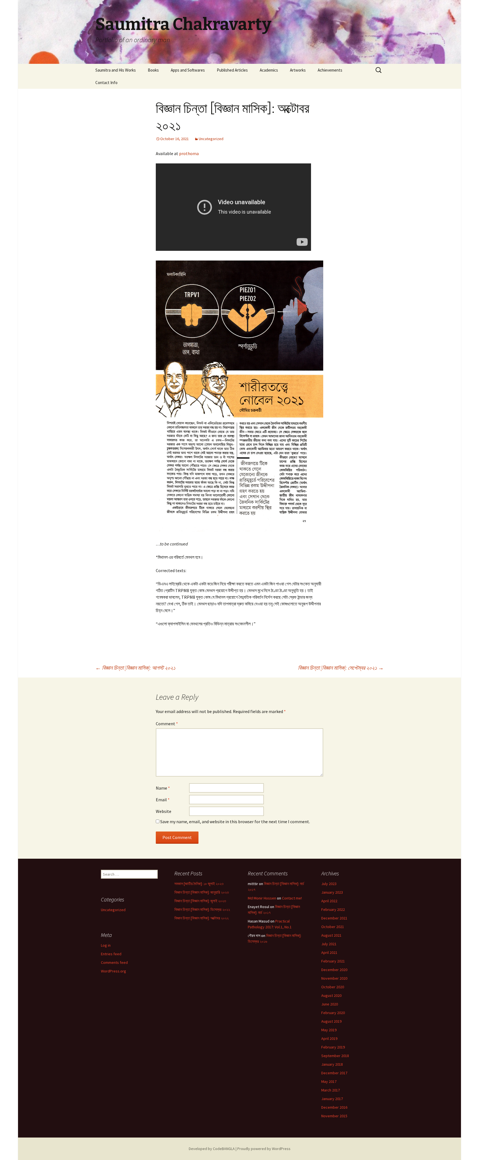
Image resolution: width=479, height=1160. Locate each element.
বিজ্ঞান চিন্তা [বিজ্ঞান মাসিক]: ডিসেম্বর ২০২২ (202, 909)
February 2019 (333, 1047)
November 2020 (334, 978)
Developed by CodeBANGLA (212, 1148)
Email (163, 799)
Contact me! (292, 898)
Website (163, 811)
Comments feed (114, 962)
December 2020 (334, 969)
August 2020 (331, 995)
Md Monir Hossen (262, 898)
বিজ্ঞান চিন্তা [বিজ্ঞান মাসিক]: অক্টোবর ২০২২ (201, 918)
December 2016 (334, 1107)
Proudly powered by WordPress (264, 1148)
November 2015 (334, 1115)
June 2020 (329, 1004)
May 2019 (329, 1029)
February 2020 (333, 1012)
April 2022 (329, 900)
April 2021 (329, 952)
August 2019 (331, 1021)
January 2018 (332, 1064)
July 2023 (329, 883)
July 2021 (329, 943)
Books (153, 70)
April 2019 (329, 1038)
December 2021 (334, 918)
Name (163, 788)
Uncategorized (211, 138)
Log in (106, 945)
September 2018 (335, 1055)
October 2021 (332, 926)
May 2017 (329, 1081)
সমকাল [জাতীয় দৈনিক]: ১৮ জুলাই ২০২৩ (198, 883)
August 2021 (331, 935)
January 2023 (332, 892)
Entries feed (111, 953)
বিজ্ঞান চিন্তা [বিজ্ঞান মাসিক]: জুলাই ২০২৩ (200, 900)
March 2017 (330, 1090)
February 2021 (333, 961)
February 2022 (333, 909)
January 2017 (332, 1098)
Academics (269, 70)
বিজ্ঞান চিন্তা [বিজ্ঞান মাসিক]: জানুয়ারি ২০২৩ (201, 892)
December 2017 (334, 1072)
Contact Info (106, 82)
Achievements (330, 70)
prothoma (189, 153)
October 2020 (332, 986)
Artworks (298, 70)
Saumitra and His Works (115, 70)
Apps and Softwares (188, 70)
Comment (167, 723)
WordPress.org (113, 971)
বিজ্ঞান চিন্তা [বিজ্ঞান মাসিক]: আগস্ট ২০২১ (135, 667)
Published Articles (232, 70)
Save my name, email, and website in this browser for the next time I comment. (235, 821)
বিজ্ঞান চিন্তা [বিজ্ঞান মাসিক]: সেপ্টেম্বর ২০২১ (341, 667)
